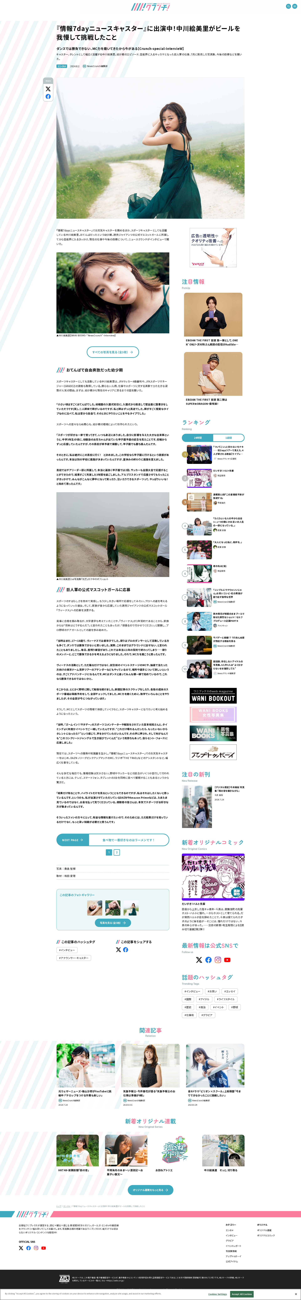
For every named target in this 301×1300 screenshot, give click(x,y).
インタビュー (232, 1235)
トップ (58, 1206)
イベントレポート (233, 1245)
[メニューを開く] (295, 6)
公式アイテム (232, 1261)
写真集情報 (231, 1251)
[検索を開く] (288, 6)
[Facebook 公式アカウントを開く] (28, 1248)
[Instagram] (218, 960)
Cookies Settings (217, 1294)
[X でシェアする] (48, 88)
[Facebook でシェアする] (48, 96)
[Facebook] (208, 960)
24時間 (198, 438)
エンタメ (62, 66)
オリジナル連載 (264, 1230)
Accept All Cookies (242, 1294)
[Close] (296, 1294)
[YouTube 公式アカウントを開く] (43, 1248)
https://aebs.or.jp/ (115, 1280)
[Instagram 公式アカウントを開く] (36, 1248)
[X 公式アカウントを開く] (21, 1248)
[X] (199, 960)
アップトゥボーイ (233, 1256)
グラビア (230, 1240)
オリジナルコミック (266, 1235)
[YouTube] (227, 960)
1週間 (228, 438)
